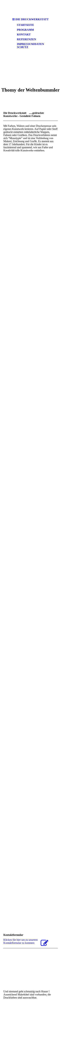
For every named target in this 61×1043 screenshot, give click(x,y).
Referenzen (26, 39)
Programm (25, 29)
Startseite (25, 25)
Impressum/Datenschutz (30, 46)
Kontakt (24, 34)
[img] (30, 8)
